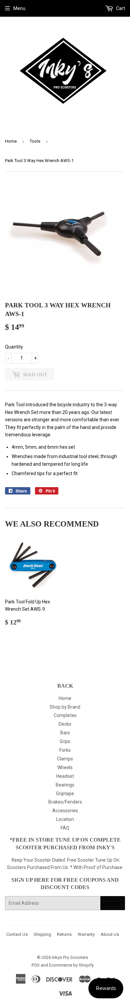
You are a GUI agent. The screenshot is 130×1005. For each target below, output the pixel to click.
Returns (64, 934)
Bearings (65, 784)
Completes (65, 715)
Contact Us (17, 934)
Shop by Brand (65, 707)
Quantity (14, 346)
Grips (65, 741)
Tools (35, 141)
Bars (65, 732)
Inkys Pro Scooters (70, 957)
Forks (65, 750)
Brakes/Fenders (65, 802)
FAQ (65, 828)
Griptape (65, 793)
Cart (120, 8)
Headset (65, 776)
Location (65, 819)
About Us (110, 934)
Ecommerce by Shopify (71, 965)
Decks (65, 724)
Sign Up (113, 903)
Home (11, 141)
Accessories (65, 810)
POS (36, 965)
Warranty (86, 934)
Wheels (65, 767)
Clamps (65, 758)
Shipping (42, 934)
